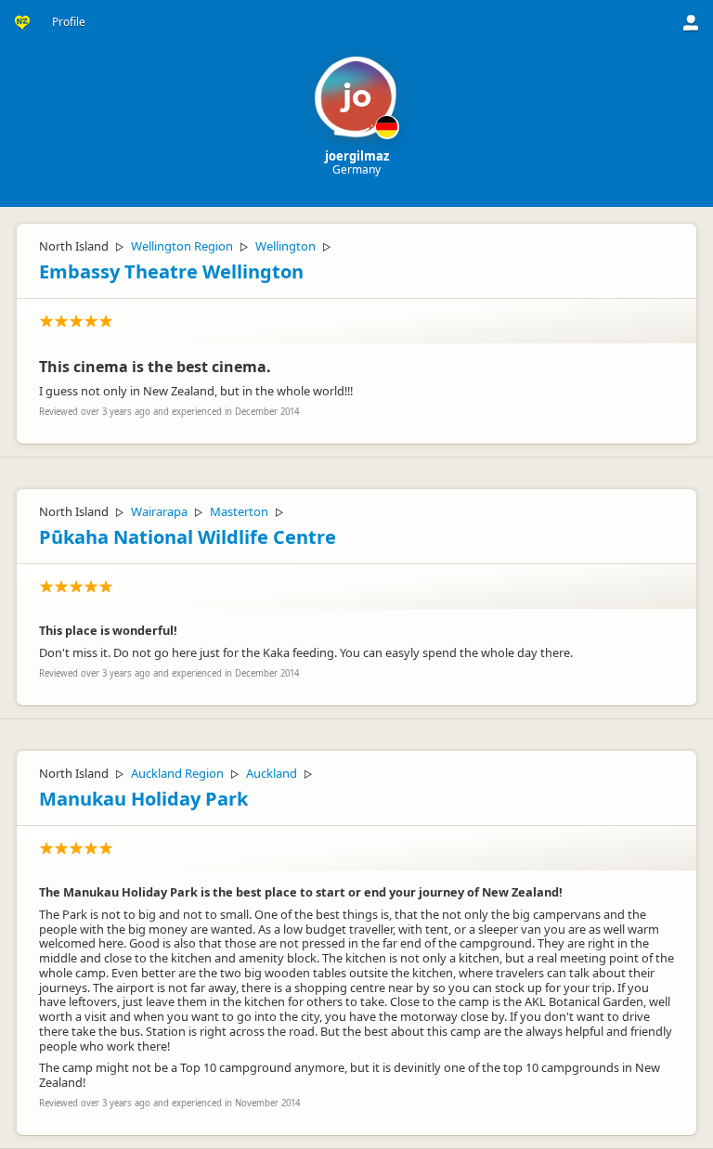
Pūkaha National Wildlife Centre (187, 536)
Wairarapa (159, 511)
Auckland (271, 773)
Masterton (239, 511)
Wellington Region (182, 246)
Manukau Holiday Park (143, 798)
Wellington (285, 246)
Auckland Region (177, 773)
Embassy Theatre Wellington (171, 271)
